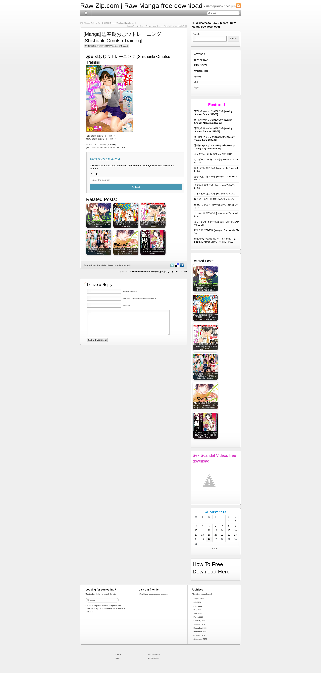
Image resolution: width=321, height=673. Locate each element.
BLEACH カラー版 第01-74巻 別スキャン (214, 199)
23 (235, 535)
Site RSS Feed (153, 658)
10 (196, 530)
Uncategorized (201, 71)
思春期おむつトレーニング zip (173, 271)
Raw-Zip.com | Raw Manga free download (141, 5)
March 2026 (198, 617)
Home (85, 13)
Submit (136, 187)
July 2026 (197, 602)
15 (229, 530)
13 (216, 530)
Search (196, 34)
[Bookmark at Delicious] (177, 267)
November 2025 (199, 632)
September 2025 (200, 639)
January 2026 (199, 624)
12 (209, 530)
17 (196, 535)
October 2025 (199, 635)
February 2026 (199, 621)
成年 (196, 82)
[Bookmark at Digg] (182, 267)
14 (222, 530)
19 (209, 535)
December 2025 (199, 628)
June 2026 (197, 606)
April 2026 (197, 613)
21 (222, 535)
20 (216, 535)
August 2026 (198, 599)
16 (235, 530)
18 (202, 535)
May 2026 (197, 610)
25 (202, 539)
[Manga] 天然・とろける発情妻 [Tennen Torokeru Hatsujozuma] (110, 23)
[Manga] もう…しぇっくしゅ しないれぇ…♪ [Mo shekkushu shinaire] (155, 26)
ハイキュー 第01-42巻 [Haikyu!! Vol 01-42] (214, 193)
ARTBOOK (199, 54)
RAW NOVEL (200, 65)
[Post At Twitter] (172, 267)
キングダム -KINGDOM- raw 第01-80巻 (213, 154)
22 (229, 535)
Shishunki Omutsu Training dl (144, 271)
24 (196, 539)
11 (202, 530)
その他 (197, 76)
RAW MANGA (112, 46)
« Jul (214, 548)
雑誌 (196, 87)
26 (209, 539)
